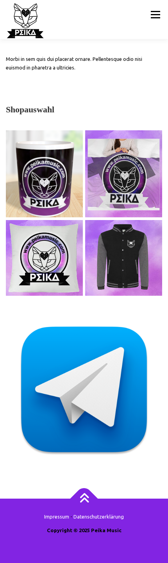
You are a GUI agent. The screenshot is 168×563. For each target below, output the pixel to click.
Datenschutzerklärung (98, 516)
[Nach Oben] (84, 499)
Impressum (56, 516)
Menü (154, 14)
